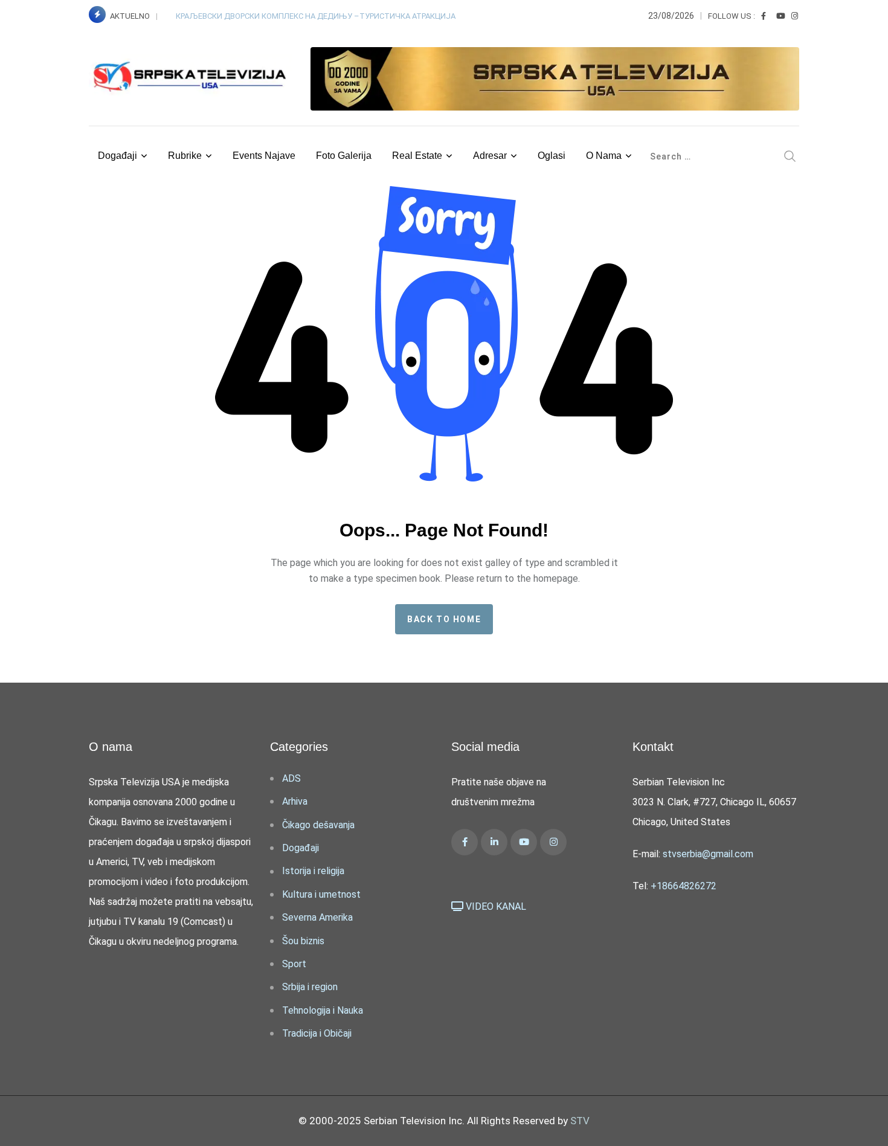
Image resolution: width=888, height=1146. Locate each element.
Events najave (264, 155)
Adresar (490, 155)
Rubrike (185, 155)
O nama (604, 155)
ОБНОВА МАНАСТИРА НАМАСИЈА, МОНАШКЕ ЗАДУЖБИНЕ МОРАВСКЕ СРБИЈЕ (318, 16)
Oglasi (551, 155)
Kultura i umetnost (321, 894)
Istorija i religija (313, 871)
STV (580, 1121)
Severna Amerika (317, 917)
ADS (291, 778)
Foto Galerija (344, 155)
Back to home (444, 619)
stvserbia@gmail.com (708, 854)
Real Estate (417, 155)
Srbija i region (310, 987)
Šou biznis (303, 941)
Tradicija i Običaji (317, 1033)
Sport (294, 964)
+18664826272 (683, 886)
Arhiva (294, 801)
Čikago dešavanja (318, 825)
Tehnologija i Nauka (322, 1010)
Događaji (117, 155)
